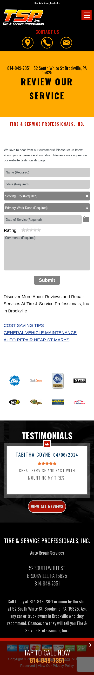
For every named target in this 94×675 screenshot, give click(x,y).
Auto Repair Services (47, 553)
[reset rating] (19, 229)
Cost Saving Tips (24, 325)
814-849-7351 (19, 68)
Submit (47, 280)
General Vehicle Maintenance (40, 332)
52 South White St (49, 68)
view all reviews (47, 506)
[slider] (31, 230)
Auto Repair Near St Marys (36, 340)
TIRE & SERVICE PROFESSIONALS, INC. (47, 124)
